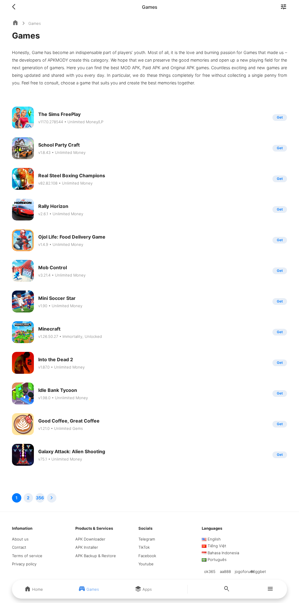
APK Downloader (90, 539)
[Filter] (283, 7)
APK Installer (86, 547)
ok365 (209, 571)
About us (20, 539)
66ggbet (258, 571)
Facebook (147, 555)
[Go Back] (15, 7)
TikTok (144, 547)
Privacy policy (24, 564)
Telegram (146, 539)
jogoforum (244, 571)
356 (40, 497)
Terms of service (27, 555)
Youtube (146, 564)
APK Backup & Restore (95, 555)
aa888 (225, 571)
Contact (19, 547)
